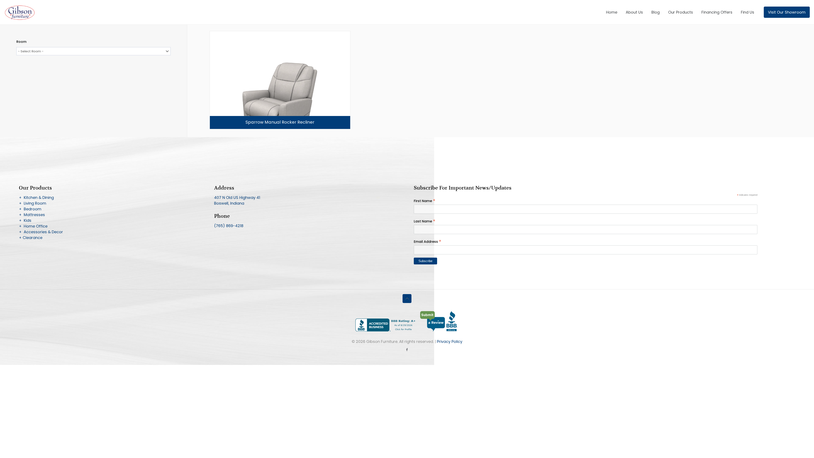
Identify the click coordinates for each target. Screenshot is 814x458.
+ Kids (25, 220)
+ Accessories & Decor (41, 232)
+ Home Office (33, 226)
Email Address (427, 242)
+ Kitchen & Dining (36, 197)
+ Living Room (32, 203)
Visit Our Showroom (787, 12)
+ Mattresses (32, 214)
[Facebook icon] (407, 349)
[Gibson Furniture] (20, 12)
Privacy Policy (449, 341)
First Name (424, 201)
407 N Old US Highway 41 (237, 197)
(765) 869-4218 (228, 225)
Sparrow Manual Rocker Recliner (279, 122)
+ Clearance (30, 237)
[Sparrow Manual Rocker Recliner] (280, 101)
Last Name (424, 221)
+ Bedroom (30, 209)
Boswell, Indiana (229, 203)
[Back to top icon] (407, 298)
